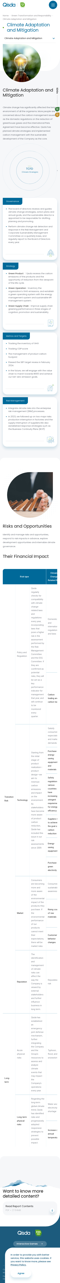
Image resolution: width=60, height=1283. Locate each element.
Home (6, 15)
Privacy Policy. (18, 1264)
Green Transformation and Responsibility (31, 15)
